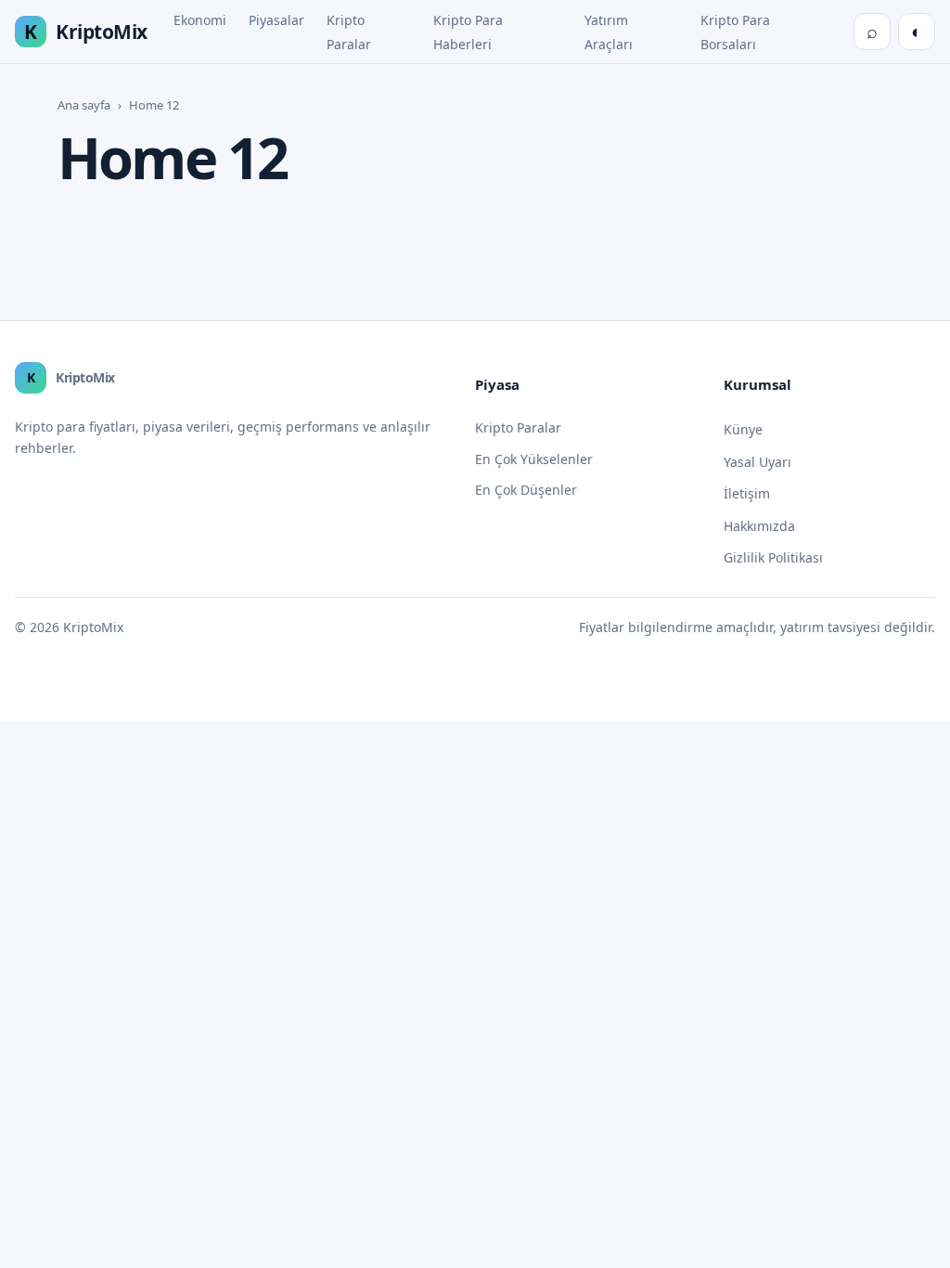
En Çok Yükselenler (534, 459)
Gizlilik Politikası (773, 557)
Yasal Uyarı (757, 462)
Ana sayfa (84, 105)
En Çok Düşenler (526, 489)
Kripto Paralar (518, 427)
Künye (743, 429)
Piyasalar (276, 20)
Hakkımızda (759, 526)
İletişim (747, 493)
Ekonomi (199, 20)
